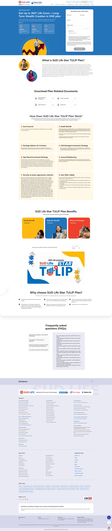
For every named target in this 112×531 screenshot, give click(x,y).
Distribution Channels (84, 488)
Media (76, 462)
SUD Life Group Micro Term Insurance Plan (81, 410)
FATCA (47, 470)
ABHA (77, 488)
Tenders (81, 486)
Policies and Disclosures (74, 486)
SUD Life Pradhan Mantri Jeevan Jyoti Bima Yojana (82, 406)
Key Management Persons (23, 460)
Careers (80, 4)
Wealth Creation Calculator (23, 473)
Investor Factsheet (79, 468)
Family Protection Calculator (23, 474)
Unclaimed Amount (79, 473)
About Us (63, 4)
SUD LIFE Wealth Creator (23, 421)
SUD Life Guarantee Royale (50, 417)
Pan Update (48, 465)
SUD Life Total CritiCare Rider (78, 435)
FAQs (76, 457)
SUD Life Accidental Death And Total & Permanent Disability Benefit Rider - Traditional (82, 428)
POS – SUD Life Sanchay (50, 410)
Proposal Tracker (48, 457)
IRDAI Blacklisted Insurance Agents (26, 491)
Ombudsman (48, 486)
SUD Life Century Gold (50, 412)
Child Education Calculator (23, 471)
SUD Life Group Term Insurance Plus (80, 408)
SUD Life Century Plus (49, 407)
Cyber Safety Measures (49, 475)
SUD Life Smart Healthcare (23, 440)
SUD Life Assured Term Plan (23, 404)
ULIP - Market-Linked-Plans (25, 416)
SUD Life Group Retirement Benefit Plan (80, 414)
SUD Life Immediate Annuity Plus (24, 429)
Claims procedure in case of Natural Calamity (66, 488)
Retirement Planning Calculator (24, 476)
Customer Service (70, 4)
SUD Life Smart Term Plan (23, 407)
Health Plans (21, 438)
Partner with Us (87, 4)
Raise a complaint (79, 475)
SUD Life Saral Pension (22, 430)
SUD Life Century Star (49, 404)
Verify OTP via (71, 31)
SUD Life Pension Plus (22, 434)
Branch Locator (78, 471)
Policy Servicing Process (50, 460)
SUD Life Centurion (49, 420)
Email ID (69, 20)
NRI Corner (57, 4)
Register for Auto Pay (49, 462)
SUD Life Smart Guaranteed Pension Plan (25, 435)
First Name (69, 15)
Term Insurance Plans (23, 400)
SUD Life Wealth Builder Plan (23, 423)
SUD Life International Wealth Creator (25, 424)
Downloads (48, 468)
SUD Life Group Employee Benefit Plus (80, 418)
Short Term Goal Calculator (23, 469)
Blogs (76, 464)
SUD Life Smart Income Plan (51, 402)
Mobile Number (70, 25)
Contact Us (77, 455)
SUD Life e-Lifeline (22, 410)
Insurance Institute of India (38, 486)
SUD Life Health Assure (22, 441)
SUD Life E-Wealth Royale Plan (24, 418)
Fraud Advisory (48, 473)
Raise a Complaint (49, 472)
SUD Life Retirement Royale (23, 432)
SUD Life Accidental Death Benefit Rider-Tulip (81, 434)
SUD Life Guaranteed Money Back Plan (52, 405)
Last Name (82, 15)
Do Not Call (87, 486)
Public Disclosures (22, 463)
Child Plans (21, 444)
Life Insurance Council (27, 486)
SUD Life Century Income (50, 418)
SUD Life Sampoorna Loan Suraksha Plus (80, 402)
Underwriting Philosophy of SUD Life (26, 488)
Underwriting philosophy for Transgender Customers (45, 488)
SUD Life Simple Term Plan (23, 412)
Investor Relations (21, 465)
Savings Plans (49, 400)
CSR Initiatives (21, 462)
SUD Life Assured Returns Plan (51, 422)
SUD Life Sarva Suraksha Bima (24, 402)
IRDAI (20, 486)
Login (92, 4)
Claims (76, 4)
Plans (52, 4)
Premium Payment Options (50, 463)
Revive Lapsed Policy (49, 467)
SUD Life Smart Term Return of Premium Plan (26, 405)
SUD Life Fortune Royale (23, 446)
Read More (21, 22)
